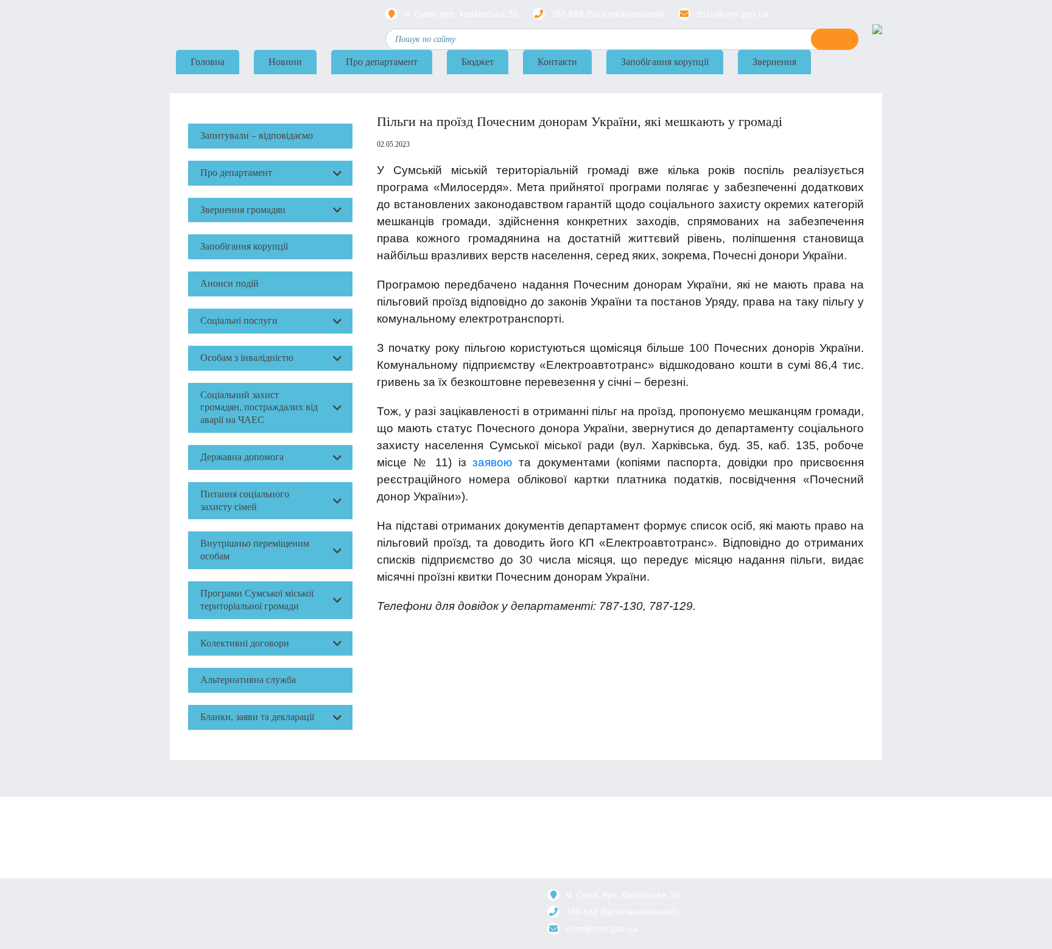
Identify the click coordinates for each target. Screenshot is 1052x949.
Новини (285, 62)
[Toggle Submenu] (337, 173)
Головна (208, 62)
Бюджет (477, 62)
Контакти (557, 62)
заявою (492, 462)
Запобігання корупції (665, 62)
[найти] (834, 39)
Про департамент (382, 62)
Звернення (774, 62)
